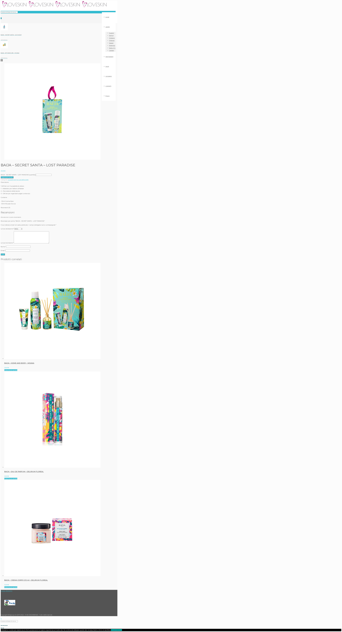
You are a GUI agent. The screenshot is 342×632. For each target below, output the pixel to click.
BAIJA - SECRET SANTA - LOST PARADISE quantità (18, 175)
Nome (3, 247)
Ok (112, 630)
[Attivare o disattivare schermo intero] (5, 625)
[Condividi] (3, 625)
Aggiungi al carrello (7, 177)
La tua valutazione (7, 229)
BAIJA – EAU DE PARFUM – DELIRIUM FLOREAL (24, 472)
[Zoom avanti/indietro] (6, 625)
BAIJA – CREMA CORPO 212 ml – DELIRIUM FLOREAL (26, 580)
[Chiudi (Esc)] (1, 625)
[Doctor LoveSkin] (54, 7)
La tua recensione (7, 243)
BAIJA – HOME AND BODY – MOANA (19, 363)
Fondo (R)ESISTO (6, 591)
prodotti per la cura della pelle (18, 180)
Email (3, 250)
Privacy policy (117, 630)
